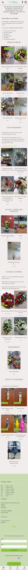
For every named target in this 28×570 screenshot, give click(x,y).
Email (2, 544)
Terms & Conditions (6, 511)
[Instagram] (25, 2)
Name (2, 539)
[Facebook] (22, 2)
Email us (3, 522)
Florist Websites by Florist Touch (14, 555)
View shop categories (14, 564)
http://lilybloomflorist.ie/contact (9, 146)
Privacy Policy (4, 512)
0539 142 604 (6, 520)
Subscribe (14, 550)
